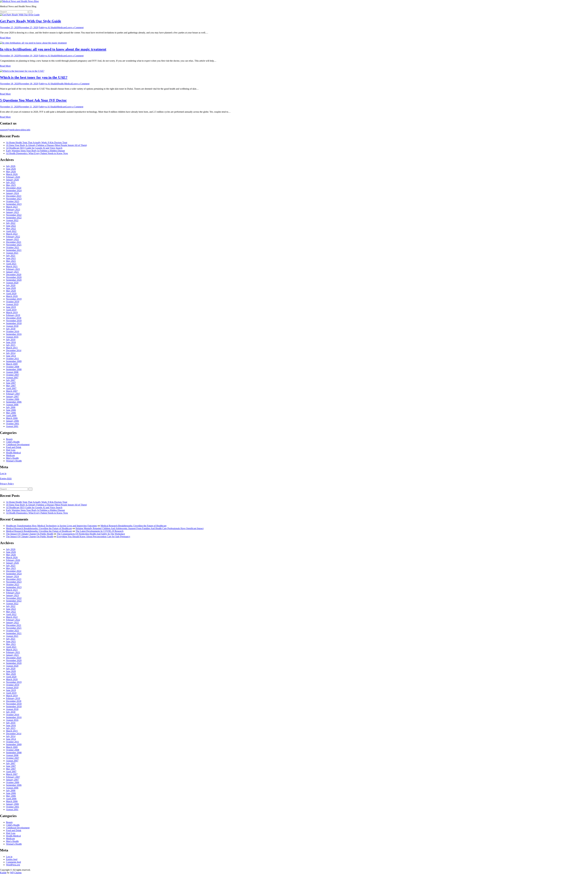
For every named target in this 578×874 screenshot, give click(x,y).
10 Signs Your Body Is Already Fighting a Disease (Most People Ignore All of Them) (46, 145)
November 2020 (14, 277)
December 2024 (13, 188)
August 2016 (12, 337)
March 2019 (12, 312)
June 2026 (11, 169)
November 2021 (14, 244)
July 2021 (10, 255)
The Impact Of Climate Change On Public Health (29, 534)
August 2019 (12, 304)
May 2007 (11, 385)
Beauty (9, 439)
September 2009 (14, 361)
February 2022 (13, 236)
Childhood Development (18, 444)
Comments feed (13, 862)
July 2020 (10, 285)
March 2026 (12, 174)
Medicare (61, 27)
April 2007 (11, 388)
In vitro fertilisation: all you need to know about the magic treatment (53, 49)
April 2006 (11, 415)
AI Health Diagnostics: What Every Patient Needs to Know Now (37, 153)
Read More (5, 37)
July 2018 (10, 328)
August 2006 (12, 404)
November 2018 (14, 320)
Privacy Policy (7, 483)
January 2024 (12, 193)
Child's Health (13, 442)
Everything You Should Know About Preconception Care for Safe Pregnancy (93, 536)
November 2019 (14, 299)
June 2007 (11, 383)
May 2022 (11, 228)
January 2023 (12, 212)
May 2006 (11, 412)
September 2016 (14, 334)
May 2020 (11, 291)
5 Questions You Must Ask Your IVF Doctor (33, 100)
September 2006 (14, 402)
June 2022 (11, 225)
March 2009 (12, 364)
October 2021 (12, 247)
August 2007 (12, 377)
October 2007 (12, 375)
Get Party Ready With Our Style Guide (30, 21)
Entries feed (11, 859)
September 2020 (14, 280)
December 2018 (13, 318)
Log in (3, 473)
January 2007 (12, 396)
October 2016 (12, 331)
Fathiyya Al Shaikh (48, 27)
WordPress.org (13, 864)
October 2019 (12, 301)
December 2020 (13, 274)
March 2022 (12, 234)
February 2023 (13, 209)
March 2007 (12, 391)
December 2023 (13, 196)
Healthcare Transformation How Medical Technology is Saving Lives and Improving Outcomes (51, 525)
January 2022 (12, 239)
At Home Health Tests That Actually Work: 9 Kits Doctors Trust (36, 142)
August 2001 (12, 426)
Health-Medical (64, 83)
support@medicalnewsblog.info (15, 129)
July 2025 (10, 182)
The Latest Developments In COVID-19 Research (99, 531)
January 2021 (12, 272)
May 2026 (11, 171)
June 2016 (11, 342)
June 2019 (11, 307)
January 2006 (12, 421)
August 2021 (12, 253)
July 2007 (10, 380)
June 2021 (11, 258)
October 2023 (12, 201)
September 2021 (14, 250)
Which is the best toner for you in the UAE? (33, 77)
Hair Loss (10, 450)
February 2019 (13, 315)
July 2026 (10, 166)
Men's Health (12, 458)
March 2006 (12, 418)
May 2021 (11, 261)
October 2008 (12, 366)
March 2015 (12, 347)
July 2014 (10, 353)
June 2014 (11, 356)
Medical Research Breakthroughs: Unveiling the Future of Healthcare (133, 525)
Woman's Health (14, 461)
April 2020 (11, 293)
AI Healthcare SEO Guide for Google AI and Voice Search (34, 148)
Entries (6, 478)
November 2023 (14, 198)
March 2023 (12, 207)
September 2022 (14, 217)
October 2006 (12, 399)
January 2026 (12, 179)
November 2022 (14, 215)
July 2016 (10, 339)
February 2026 (13, 177)
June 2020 (11, 288)
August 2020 (12, 282)
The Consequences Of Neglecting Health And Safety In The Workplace (91, 534)
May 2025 (11, 185)
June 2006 (11, 410)
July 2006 (10, 407)
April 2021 (11, 263)
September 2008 (14, 369)
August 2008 (12, 372)
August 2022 (12, 220)
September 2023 (14, 204)
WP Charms (16, 872)
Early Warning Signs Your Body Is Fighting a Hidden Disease (35, 150)
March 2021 (12, 266)
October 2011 (12, 358)
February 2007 (13, 394)
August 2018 (12, 326)
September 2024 (14, 190)
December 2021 (13, 242)
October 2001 (12, 423)
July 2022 (10, 223)
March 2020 (12, 296)
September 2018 (14, 323)
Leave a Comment (75, 27)
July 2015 (10, 345)
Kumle (3, 872)
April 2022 (11, 231)
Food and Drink (13, 447)
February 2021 (13, 269)
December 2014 (13, 350)
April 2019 (11, 309)
